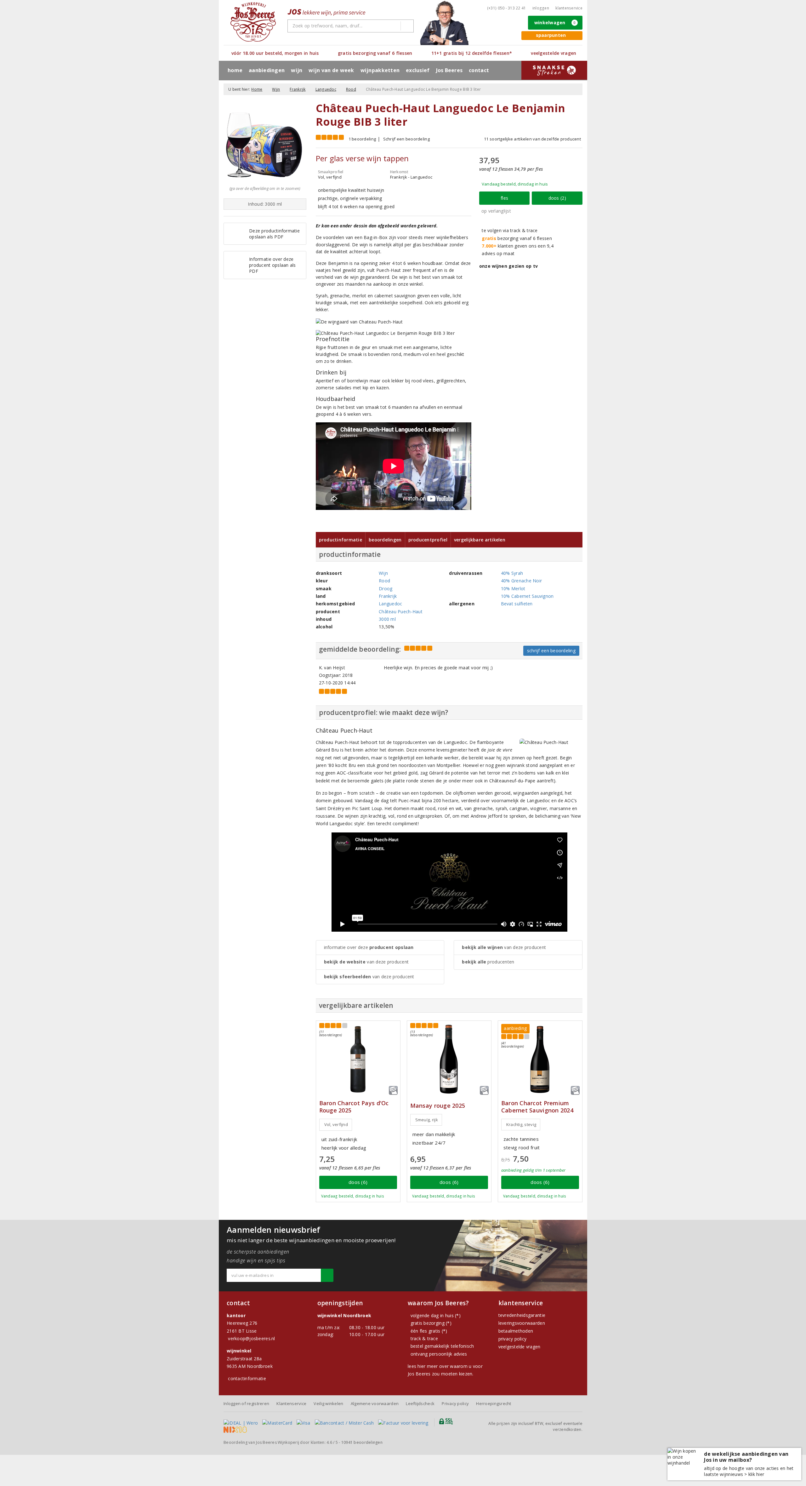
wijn (296, 70)
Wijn (276, 89)
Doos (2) (557, 198)
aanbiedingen (267, 70)
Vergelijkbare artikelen (479, 540)
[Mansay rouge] (449, 1059)
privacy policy (512, 1339)
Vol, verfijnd (336, 1124)
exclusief (417, 70)
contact (479, 70)
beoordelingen (362, 1442)
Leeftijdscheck (420, 1403)
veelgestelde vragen (519, 1347)
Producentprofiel (427, 540)
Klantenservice (568, 8)
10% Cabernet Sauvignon (527, 596)
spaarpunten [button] (551, 35)
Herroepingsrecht (493, 1403)
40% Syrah (512, 573)
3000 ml (387, 619)
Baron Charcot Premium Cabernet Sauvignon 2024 (537, 1107)
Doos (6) (358, 1182)
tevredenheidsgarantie (522, 1315)
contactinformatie (247, 1378)
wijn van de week (331, 70)
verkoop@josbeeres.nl (251, 1338)
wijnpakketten (380, 70)
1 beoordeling (362, 139)
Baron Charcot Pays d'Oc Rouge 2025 (354, 1107)
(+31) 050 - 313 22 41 (506, 8)
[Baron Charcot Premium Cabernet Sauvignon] (540, 1059)
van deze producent (366, 962)
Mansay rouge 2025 (437, 1105)
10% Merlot (513, 589)
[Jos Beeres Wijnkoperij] (253, 22)
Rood (351, 89)
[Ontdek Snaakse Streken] (554, 70)
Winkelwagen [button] (555, 23)
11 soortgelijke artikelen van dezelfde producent (532, 139)
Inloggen (540, 8)
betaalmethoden (515, 1331)
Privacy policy (455, 1403)
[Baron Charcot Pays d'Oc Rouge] (358, 1059)
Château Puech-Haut (401, 611)
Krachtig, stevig (521, 1124)
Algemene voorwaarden (375, 1403)
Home (235, 70)
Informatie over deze (369, 947)
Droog (385, 589)
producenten (488, 962)
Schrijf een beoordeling (406, 139)
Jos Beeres (449, 70)
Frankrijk (297, 89)
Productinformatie (340, 540)
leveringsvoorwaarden (521, 1323)
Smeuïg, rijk (426, 1120)
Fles (504, 198)
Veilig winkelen (328, 1403)
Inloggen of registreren (246, 1403)
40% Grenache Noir (521, 581)
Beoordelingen (385, 540)
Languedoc (325, 89)
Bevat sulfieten (517, 604)
